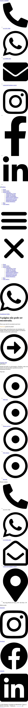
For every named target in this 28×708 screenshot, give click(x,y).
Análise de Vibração (11, 195)
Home (4, 189)
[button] (14, 234)
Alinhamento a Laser (11, 193)
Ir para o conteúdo (4, 0)
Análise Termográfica (11, 196)
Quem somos (6, 190)
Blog (4, 203)
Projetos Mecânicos (10, 201)
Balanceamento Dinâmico (12, 197)
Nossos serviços (7, 192)
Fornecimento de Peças (11, 199)
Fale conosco (6, 204)
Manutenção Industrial (11, 200)
